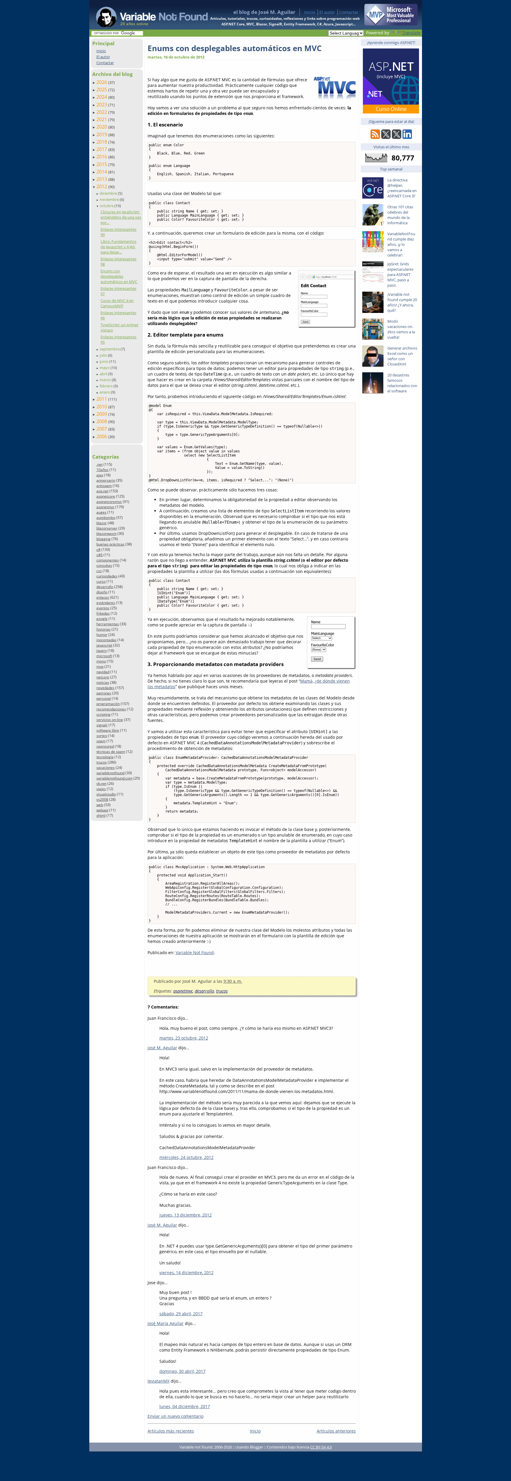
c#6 (99, 555)
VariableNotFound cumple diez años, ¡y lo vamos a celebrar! (401, 244)
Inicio (309, 12)
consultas (104, 565)
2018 (102, 142)
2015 (102, 164)
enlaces (102, 597)
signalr (102, 725)
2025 (102, 89)
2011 (102, 399)
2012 (102, 186)
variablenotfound (110, 773)
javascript (104, 645)
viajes (101, 789)
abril (104, 373)
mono (101, 661)
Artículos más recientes (171, 1431)
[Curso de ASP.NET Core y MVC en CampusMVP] (391, 112)
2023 (102, 104)
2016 (102, 156)
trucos (101, 762)
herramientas (107, 624)
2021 (102, 119)
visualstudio (106, 794)
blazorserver (106, 528)
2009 (102, 414)
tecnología (105, 757)
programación (108, 703)
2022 (102, 112)
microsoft (104, 656)
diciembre (109, 193)
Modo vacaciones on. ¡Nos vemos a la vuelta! (401, 329)
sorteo (101, 735)
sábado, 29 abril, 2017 (181, 1313)
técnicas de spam (110, 751)
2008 (102, 421)
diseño (101, 592)
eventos (102, 608)
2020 (102, 127)
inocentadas (106, 640)
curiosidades (106, 576)
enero (105, 392)
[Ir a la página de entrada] (146, 15)
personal (103, 698)
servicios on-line (109, 719)
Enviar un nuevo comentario (175, 1416)
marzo (106, 379)
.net (99, 464)
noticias (102, 682)
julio (104, 355)
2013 (102, 179)
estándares (105, 602)
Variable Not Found (195, 952)
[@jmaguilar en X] (386, 137)
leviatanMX (158, 1381)
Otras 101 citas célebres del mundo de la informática (400, 214)
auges (101, 512)
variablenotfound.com (114, 778)
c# (98, 549)
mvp (100, 666)
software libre (107, 730)
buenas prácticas (110, 544)
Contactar (348, 12)
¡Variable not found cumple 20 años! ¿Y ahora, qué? (402, 302)
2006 (102, 436)
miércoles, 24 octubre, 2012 (186, 1157)
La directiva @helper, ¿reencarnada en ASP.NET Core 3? (402, 188)
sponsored (105, 746)
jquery (101, 650)
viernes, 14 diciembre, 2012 (186, 1272)
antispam (104, 485)
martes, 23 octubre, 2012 (183, 1038)
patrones (103, 693)
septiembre (110, 349)
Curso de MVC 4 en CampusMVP (117, 303)
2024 (102, 97)
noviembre (110, 199)
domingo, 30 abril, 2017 (182, 1371)
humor (101, 634)
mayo (105, 367)
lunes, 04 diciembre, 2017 (184, 1406)
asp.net (102, 491)
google (102, 618)
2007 (102, 429)
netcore (102, 677)
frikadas (103, 613)
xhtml (101, 815)
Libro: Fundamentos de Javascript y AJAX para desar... (118, 247)
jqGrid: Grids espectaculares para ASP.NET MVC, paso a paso (400, 274)
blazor (101, 523)
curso (101, 581)
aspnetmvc (105, 507)
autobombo (105, 517)
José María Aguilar (166, 1323)
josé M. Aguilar (162, 1047)
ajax (99, 475)
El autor (327, 12)
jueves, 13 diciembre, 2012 (185, 1215)
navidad (102, 672)
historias (103, 629)
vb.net (101, 783)
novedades (105, 688)
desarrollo (104, 586)
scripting (103, 714)
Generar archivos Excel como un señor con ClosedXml (402, 356)
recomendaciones (111, 709)
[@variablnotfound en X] (396, 137)
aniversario (105, 480)
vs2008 (102, 799)
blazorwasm (106, 533)
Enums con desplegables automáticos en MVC (119, 276)
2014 (102, 171)
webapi (102, 810)
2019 (102, 134)
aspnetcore (105, 496)
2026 (102, 82)
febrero (107, 386)
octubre (107, 205)
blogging (103, 539)
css (99, 571)
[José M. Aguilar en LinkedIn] (407, 137)
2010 (102, 406)
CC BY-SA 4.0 (321, 1447)
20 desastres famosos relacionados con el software (402, 383)
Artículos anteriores (336, 1431)
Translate (411, 32)
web (99, 805)
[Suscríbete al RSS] (375, 137)
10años (102, 469)
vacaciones (105, 767)
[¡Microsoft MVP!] (391, 24)
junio (104, 361)
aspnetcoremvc (109, 501)
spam (101, 741)
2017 (102, 149)
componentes (107, 560)
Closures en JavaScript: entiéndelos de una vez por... (121, 217)
